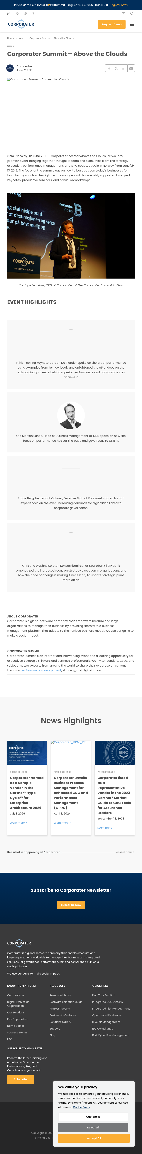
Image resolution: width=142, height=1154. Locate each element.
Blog (52, 1035)
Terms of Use (41, 1138)
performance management (41, 670)
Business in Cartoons (63, 1015)
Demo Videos (15, 1026)
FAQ (9, 1039)
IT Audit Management (106, 1022)
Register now (118, 5)
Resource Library (60, 995)
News (22, 38)
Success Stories (17, 1032)
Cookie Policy (81, 1107)
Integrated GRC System (107, 1002)
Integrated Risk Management (111, 1008)
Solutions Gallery (60, 1022)
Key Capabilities (17, 1019)
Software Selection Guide (66, 1002)
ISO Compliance (102, 1028)
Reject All (93, 1127)
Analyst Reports (60, 1008)
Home (10, 38)
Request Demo (112, 24)
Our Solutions (15, 1012)
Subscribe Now (71, 905)
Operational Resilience (106, 1015)
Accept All (94, 1138)
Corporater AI (15, 995)
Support (55, 1028)
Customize (93, 1117)
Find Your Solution (103, 995)
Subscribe (21, 1079)
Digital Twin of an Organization (18, 1004)
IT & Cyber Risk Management (111, 1035)
